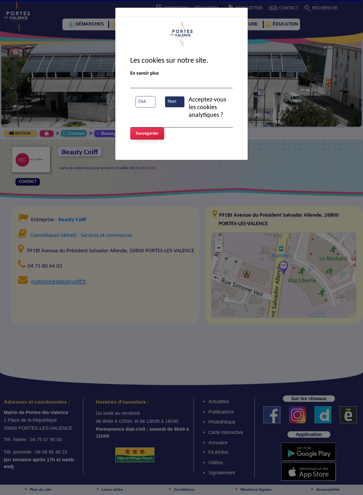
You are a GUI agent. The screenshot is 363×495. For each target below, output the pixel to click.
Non (172, 101)
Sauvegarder (147, 133)
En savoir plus (144, 73)
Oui (142, 101)
